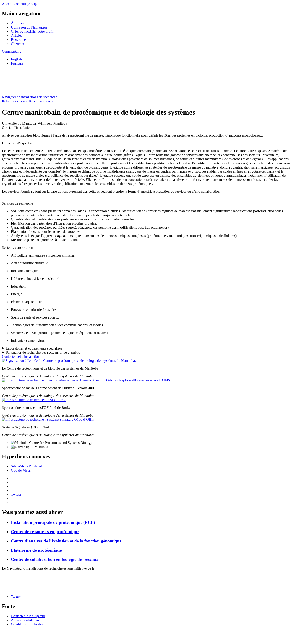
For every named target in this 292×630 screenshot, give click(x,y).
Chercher (17, 44)
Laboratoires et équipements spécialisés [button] (34, 348)
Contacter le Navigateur (28, 616)
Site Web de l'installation (28, 466)
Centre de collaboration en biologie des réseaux (55, 559)
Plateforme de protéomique (36, 550)
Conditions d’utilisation (27, 624)
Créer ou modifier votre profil (32, 31)
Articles (16, 35)
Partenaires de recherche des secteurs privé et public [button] (43, 352)
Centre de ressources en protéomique (45, 531)
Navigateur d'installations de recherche (29, 97)
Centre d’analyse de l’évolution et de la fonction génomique (66, 541)
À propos (17, 23)
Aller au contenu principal (20, 4)
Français (17, 63)
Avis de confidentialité (27, 620)
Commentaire (11, 51)
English (16, 59)
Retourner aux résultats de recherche (28, 101)
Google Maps (21, 470)
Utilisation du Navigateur (29, 27)
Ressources (19, 39)
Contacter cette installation (21, 356)
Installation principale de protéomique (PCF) (53, 522)
